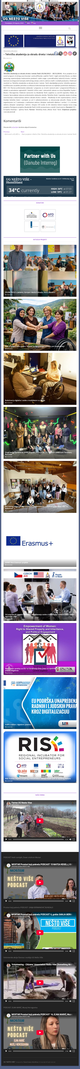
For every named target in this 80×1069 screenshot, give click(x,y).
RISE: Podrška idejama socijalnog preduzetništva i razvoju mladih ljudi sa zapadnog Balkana (38, 778)
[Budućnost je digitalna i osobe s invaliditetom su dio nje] (40, 379)
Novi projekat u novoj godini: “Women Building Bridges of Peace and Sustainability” (35, 346)
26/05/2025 (9, 511)
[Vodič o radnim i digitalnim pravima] (40, 703)
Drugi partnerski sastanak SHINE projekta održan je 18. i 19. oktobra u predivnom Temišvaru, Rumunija (38, 453)
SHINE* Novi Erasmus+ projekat (16, 562)
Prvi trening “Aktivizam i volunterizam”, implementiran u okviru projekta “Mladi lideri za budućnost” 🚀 (36, 507)
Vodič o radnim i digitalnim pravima (18, 724)
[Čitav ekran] (74, 839)
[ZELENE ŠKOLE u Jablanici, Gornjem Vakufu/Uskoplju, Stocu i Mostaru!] (40, 271)
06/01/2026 (9, 348)
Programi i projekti (10, 51)
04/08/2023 (9, 727)
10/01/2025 (9, 565)
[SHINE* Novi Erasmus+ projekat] (40, 541)
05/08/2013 (8, 58)
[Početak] (6, 839)
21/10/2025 (9, 456)
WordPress (35, 1062)
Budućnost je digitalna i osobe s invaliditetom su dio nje (25, 400)
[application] (40, 820)
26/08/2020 (9, 781)
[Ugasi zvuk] (70, 839)
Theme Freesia (27, 1062)
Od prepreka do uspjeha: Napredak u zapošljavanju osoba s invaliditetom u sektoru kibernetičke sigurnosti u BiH (39, 615)
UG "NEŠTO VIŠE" (9, 1062)
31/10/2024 (9, 619)
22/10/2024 (9, 673)
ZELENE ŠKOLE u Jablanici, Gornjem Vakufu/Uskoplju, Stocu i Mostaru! (30, 292)
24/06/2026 (9, 294)
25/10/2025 (9, 402)
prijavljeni (15, 127)
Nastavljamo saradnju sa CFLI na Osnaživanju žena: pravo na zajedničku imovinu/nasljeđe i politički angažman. (37, 669)
